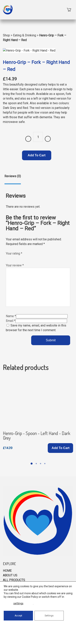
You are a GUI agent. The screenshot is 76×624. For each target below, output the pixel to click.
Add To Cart (36, 155)
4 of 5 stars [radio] (20, 258)
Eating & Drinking (24, 35)
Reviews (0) (12, 176)
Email (10, 321)
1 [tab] (32, 464)
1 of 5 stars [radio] (8, 258)
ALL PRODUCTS (14, 580)
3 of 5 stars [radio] (16, 258)
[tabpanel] (38, 414)
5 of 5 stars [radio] (24, 258)
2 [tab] (36, 463)
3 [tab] (40, 463)
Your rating (14, 253)
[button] (60, 448)
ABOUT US (10, 575)
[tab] (12, 179)
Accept (18, 615)
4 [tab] (44, 463)
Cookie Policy (30, 596)
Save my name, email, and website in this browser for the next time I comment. (36, 328)
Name (11, 316)
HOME (7, 570)
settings (18, 603)
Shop (6, 35)
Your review (15, 265)
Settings (49, 615)
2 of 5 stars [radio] (12, 258)
